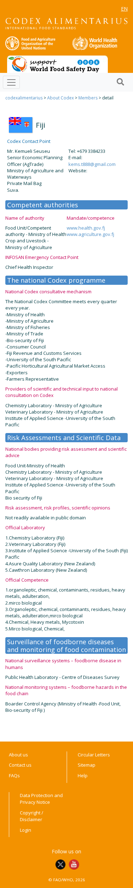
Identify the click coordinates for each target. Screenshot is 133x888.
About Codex (60, 98)
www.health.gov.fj (86, 228)
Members (88, 98)
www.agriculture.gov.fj (90, 234)
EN (124, 8)
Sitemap (86, 765)
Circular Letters (94, 754)
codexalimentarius (24, 98)
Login (25, 830)
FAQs (14, 775)
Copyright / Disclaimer (31, 816)
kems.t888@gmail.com (92, 164)
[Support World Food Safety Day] (57, 63)
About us (18, 754)
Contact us (20, 765)
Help (83, 775)
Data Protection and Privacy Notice (41, 799)
